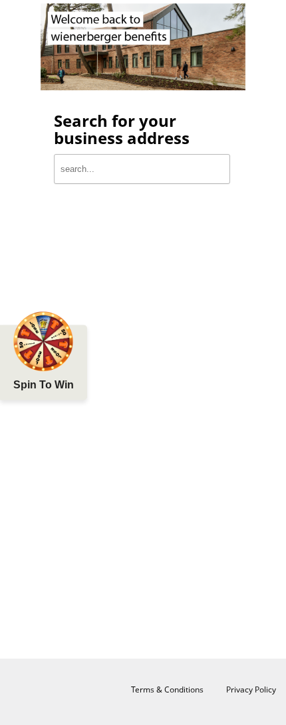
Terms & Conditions (167, 689)
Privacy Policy (251, 689)
